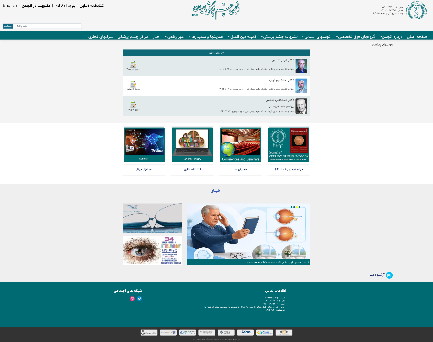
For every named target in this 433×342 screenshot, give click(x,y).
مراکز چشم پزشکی (133, 36)
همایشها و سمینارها (207, 36)
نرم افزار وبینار (144, 169)
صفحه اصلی (417, 36)
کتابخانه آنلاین (192, 169)
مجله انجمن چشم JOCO (289, 169)
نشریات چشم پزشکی (280, 36)
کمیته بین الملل (243, 36)
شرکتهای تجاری (100, 36)
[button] (194, 234)
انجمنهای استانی (317, 36)
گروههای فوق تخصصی (356, 36)
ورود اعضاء (66, 5)
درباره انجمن (392, 36)
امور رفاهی (176, 36)
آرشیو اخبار (377, 275)
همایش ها (240, 169)
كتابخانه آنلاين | (90, 5)
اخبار (157, 36)
